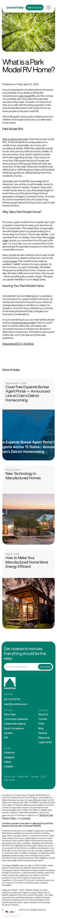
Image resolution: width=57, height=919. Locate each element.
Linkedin (8, 766)
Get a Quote (34, 7)
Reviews (42, 733)
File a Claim (10, 714)
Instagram (9, 757)
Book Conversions (14, 728)
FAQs (41, 723)
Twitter (7, 762)
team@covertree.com (15, 704)
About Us (43, 714)
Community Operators (16, 719)
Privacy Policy (22, 776)
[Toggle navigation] (48, 7)
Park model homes (12, 139)
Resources (44, 737)
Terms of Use (9, 776)
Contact (42, 719)
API (5, 737)
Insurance (9, 343)
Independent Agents (15, 723)
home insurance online (24, 323)
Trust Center (9, 779)
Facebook (9, 752)
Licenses (34, 776)
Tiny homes (25, 343)
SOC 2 (44, 776)
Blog (40, 728)
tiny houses (10, 261)
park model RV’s (27, 96)
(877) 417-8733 (12, 699)
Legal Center (45, 742)
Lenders (8, 733)
